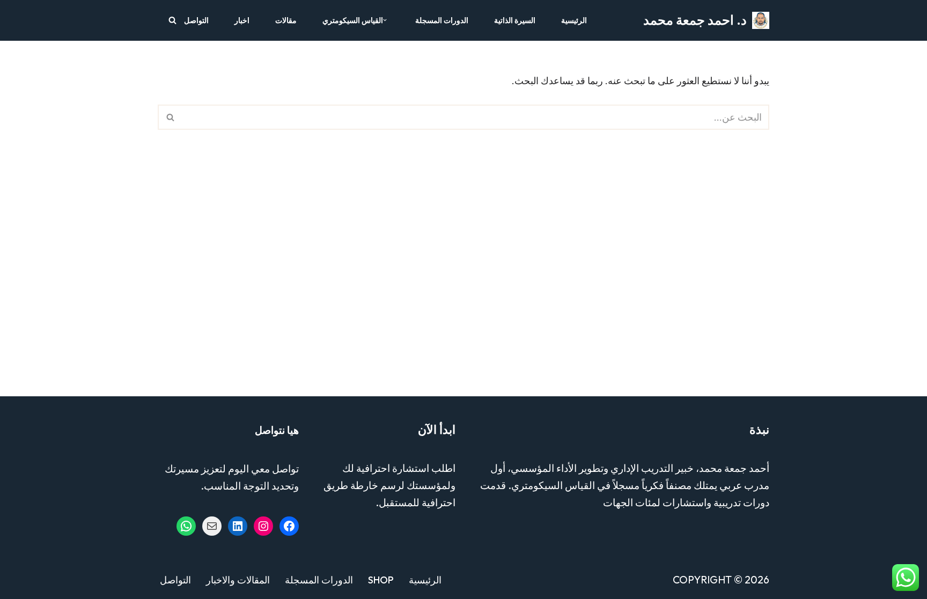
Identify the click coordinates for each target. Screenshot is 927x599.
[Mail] (212, 526)
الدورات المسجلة (441, 20)
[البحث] (172, 20)
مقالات (286, 20)
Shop (381, 580)
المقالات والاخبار (238, 580)
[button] (385, 20)
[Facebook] (289, 526)
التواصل (196, 20)
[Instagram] (263, 526)
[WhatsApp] (186, 526)
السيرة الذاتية (514, 20)
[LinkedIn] (237, 526)
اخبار (241, 20)
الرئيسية (574, 20)
